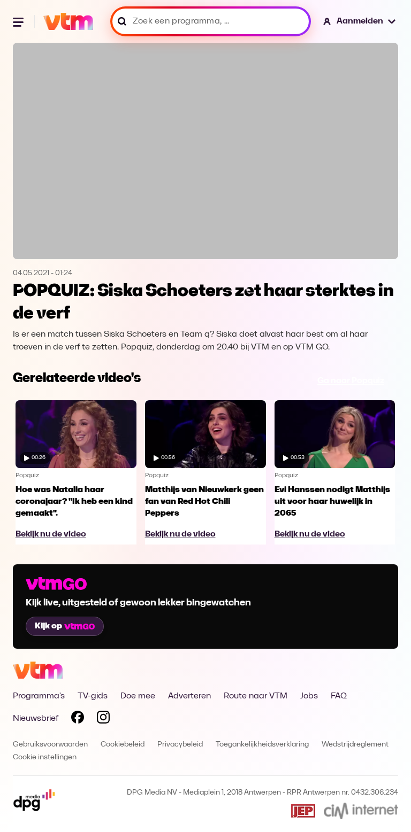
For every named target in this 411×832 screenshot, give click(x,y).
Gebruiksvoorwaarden (50, 745)
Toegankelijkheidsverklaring (262, 745)
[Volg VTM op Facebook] (77, 719)
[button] (360, 21)
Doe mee (137, 696)
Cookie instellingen (45, 757)
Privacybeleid (180, 745)
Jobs (309, 696)
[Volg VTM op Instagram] (103, 719)
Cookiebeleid (122, 745)
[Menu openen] (19, 21)
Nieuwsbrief (35, 718)
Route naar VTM (255, 696)
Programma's (39, 696)
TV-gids (93, 696)
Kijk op (48, 626)
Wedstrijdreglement (355, 745)
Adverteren (189, 696)
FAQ (339, 696)
